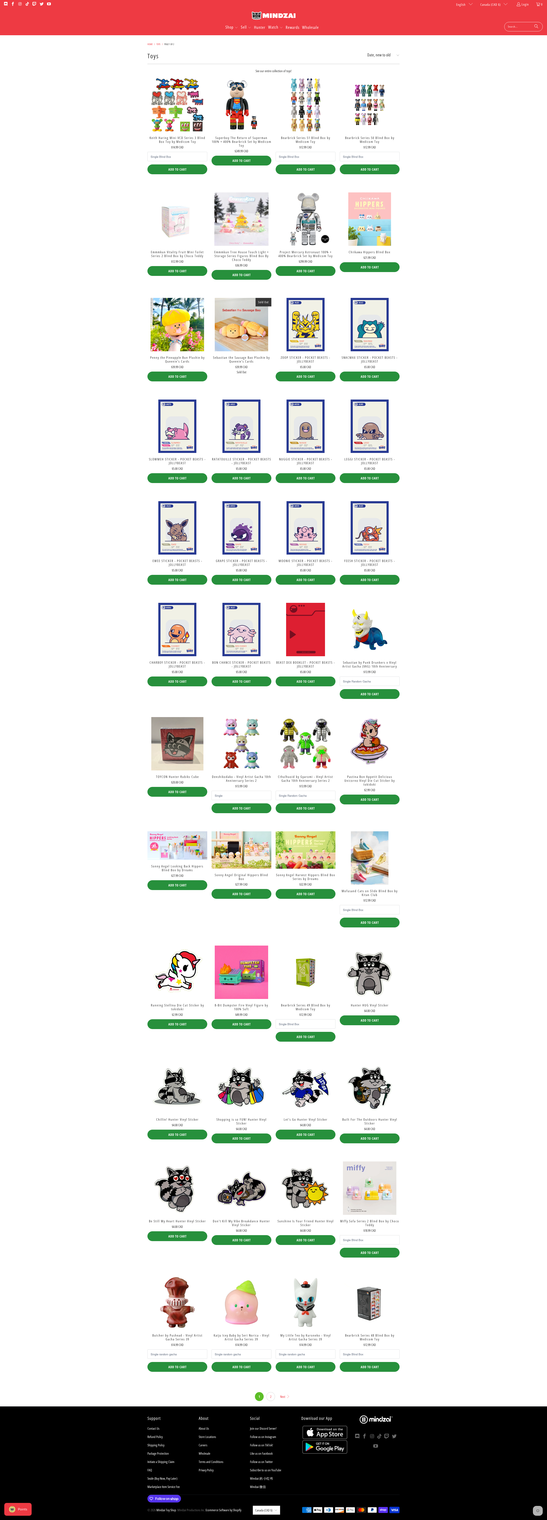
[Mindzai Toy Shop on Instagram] (20, 4)
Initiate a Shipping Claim (160, 1462)
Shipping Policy (155, 1445)
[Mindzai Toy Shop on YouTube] (48, 4)
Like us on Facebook (261, 1453)
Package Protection (158, 1453)
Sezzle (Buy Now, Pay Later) (162, 1478)
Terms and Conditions (211, 1462)
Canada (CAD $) (490, 4)
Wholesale (204, 1453)
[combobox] (523, 26)
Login (525, 4)
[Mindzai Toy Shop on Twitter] (41, 4)
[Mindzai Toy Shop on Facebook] (12, 4)
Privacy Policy (206, 1470)
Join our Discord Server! (263, 1428)
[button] (231, 27)
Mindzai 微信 (258, 1487)
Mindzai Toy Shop (166, 1510)
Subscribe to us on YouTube (265, 1470)
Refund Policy (155, 1437)
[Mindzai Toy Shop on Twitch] (34, 4)
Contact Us (153, 1428)
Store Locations (207, 1437)
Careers (203, 1445)
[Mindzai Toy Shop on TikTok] (27, 4)
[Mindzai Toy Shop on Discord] (5, 4)
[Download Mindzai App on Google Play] (324, 1452)
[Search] (536, 26)
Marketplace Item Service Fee (163, 1487)
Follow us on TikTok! (261, 1445)
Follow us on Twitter (261, 1462)
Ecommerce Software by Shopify (223, 1510)
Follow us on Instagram (263, 1437)
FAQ (149, 1470)
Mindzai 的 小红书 (261, 1478)
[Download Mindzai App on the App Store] (325, 1438)
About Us (204, 1428)
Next (283, 1396)
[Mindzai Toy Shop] (274, 16)
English (461, 4)
